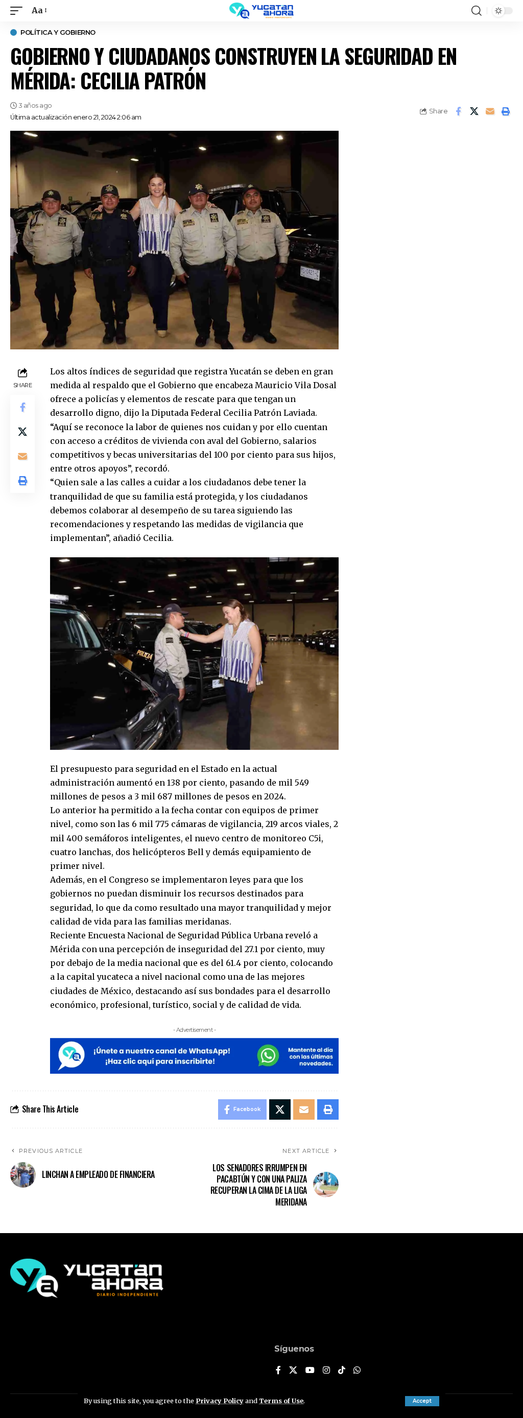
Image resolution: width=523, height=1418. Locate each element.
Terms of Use (281, 1401)
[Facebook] (278, 1370)
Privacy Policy (220, 1401)
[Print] (505, 111)
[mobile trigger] (19, 10)
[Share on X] (474, 111)
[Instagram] (326, 1370)
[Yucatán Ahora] (261, 11)
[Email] (490, 111)
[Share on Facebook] (458, 111)
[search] (476, 10)
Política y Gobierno (58, 32)
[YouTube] (310, 1370)
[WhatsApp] (357, 1370)
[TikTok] (342, 1370)
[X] (293, 1370)
